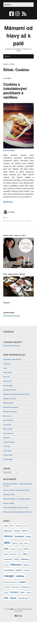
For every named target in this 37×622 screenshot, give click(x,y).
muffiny (6, 565)
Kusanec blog (8, 385)
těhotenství (15, 587)
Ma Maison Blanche (10, 390)
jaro (26, 543)
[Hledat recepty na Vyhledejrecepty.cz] (11, 316)
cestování (18, 526)
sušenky (22, 221)
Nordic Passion (8, 420)
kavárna (19, 549)
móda (25, 565)
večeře (6, 592)
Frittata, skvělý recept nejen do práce (16, 490)
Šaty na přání (7, 429)
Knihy (6, 554)
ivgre (5, 368)
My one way (7, 416)
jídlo (6, 217)
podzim (19, 570)
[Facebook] (11, 13)
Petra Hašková (10, 150)
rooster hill (7, 425)
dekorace (8, 531)
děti (7, 543)
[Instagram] (17, 13)
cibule (26, 526)
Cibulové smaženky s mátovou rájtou (16, 507)
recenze (27, 570)
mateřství (8, 559)
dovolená (19, 536)
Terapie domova (8, 442)
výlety (29, 592)
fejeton (14, 543)
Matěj (16, 559)
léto (25, 554)
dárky (28, 536)
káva (19, 554)
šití (6, 598)
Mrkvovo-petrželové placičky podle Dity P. (17, 512)
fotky (20, 543)
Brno (11, 526)
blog (6, 526)
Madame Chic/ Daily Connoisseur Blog (16, 394)
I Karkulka (6, 364)
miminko (25, 559)
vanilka (28, 221)
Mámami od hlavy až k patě (18, 35)
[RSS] (24, 13)
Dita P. (25, 530)
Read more (8, 202)
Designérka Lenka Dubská (12, 359)
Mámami (16, 564)
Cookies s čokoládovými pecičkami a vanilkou (15, 91)
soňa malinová (8, 433)
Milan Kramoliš (8, 403)
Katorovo (6, 377)
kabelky (13, 549)
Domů (5, 64)
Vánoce (14, 592)
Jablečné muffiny (9, 494)
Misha (12, 212)
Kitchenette (7, 381)
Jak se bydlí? (7, 372)
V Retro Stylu (7, 455)
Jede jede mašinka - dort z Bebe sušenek (17, 499)
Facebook (6, 303)
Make (12, 609)
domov (8, 536)
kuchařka (13, 554)
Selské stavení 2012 (10, 582)
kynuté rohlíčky (8, 503)
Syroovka (6, 438)
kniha (26, 549)
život (13, 598)
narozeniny (8, 570)
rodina (20, 576)
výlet (22, 592)
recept (9, 576)
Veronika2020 (7, 459)
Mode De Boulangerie (10, 407)
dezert (17, 531)
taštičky (6, 587)
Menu (8, 56)
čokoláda (9, 221)
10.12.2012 (7, 78)
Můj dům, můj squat (10, 411)
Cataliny (13, 185)
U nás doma (7, 451)
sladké (22, 582)
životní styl (23, 598)
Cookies (15, 221)
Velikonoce (25, 587)
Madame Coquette (9, 398)
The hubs (6, 446)
